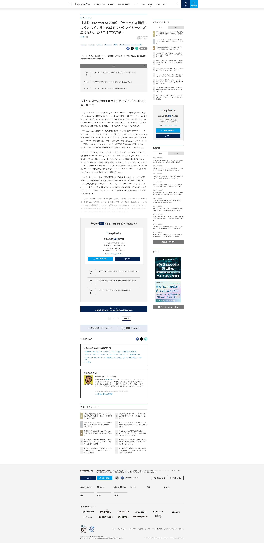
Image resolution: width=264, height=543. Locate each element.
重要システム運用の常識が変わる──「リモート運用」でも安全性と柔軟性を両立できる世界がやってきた (168, 185)
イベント (151, 4)
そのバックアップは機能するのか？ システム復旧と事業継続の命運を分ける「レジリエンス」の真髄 (168, 235)
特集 (158, 4)
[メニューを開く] (70, 4)
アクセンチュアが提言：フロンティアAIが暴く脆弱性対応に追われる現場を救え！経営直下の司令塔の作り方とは (168, 218)
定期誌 (99, 495)
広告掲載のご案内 (176, 478)
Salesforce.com (124, 45)
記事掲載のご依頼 (159, 478)
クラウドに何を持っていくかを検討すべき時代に (110, 88)
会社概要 (147, 529)
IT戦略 (115, 45)
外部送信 (181, 529)
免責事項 (140, 529)
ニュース (136, 4)
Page (86, 82)
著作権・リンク (122, 529)
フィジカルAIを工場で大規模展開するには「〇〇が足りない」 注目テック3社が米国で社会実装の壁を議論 (133, 450)
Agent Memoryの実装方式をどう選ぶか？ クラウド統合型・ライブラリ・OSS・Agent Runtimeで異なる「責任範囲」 (133, 433)
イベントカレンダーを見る (169, 307)
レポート (83, 45)
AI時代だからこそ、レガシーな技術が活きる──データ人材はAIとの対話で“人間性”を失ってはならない (168, 169)
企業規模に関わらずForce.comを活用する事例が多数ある (113, 82)
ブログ (165, 4)
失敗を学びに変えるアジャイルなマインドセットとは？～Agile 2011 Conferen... (111, 352)
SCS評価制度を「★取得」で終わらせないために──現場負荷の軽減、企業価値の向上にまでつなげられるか (133, 441)
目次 (114, 66)
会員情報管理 (132, 529)
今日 (160, 27)
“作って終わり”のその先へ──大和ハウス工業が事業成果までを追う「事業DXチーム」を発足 (133, 416)
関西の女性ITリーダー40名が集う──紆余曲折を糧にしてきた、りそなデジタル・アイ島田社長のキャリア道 (98, 441)
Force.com (108, 45)
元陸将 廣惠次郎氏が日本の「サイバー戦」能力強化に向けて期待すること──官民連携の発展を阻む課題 (98, 416)
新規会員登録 (101, 259)
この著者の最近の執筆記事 (104, 394)
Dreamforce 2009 (136, 45)
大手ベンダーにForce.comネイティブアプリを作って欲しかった (115, 72)
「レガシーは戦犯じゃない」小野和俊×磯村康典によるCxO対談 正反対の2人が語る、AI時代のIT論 (98, 424)
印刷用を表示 (87, 339)
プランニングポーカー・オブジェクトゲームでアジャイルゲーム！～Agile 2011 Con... (113, 355)
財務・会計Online (124, 4)
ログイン (128, 259)
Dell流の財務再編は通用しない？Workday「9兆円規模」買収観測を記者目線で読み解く (98, 433)
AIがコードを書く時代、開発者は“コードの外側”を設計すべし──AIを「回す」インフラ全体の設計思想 (98, 450)
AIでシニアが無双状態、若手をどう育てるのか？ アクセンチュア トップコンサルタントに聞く (133, 424)
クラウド (99, 45)
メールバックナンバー (115, 254)
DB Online (111, 4)
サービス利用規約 (157, 529)
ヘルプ (114, 529)
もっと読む (87, 362)
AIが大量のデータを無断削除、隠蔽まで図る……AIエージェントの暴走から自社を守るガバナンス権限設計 (168, 227)
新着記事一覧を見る (168, 242)
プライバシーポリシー (170, 529)
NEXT (126, 318)
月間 (176, 27)
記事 (143, 4)
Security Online (99, 4)
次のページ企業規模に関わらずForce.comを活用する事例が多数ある (114, 309)
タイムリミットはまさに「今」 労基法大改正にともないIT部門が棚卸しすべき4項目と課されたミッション (168, 209)
